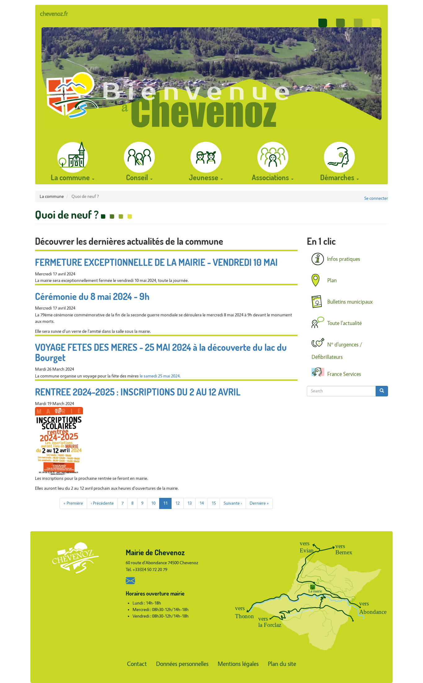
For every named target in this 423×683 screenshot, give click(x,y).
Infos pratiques (343, 259)
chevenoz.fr (54, 13)
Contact (137, 663)
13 (191, 503)
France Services (344, 374)
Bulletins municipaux (350, 301)
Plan (332, 280)
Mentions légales (238, 663)
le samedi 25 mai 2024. (160, 376)
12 (179, 503)
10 (155, 503)
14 (203, 503)
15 (216, 503)
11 (167, 505)
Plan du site (282, 663)
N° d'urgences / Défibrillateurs (337, 350)
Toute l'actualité (344, 323)
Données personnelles (182, 663)
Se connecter (376, 198)
